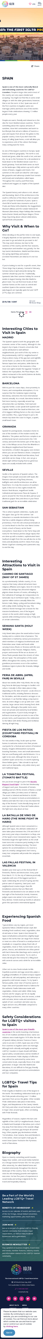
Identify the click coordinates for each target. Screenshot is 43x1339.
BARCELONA (10, 383)
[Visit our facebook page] (34, 1298)
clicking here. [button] (12, 1326)
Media (24, 1305)
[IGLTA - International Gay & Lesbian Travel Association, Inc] (8, 4)
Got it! (9, 1332)
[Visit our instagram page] (21, 1298)
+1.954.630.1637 (22, 1289)
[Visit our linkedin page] (8, 1298)
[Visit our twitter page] (28, 1298)
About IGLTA (14, 1305)
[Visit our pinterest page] (15, 1298)
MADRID (7, 337)
